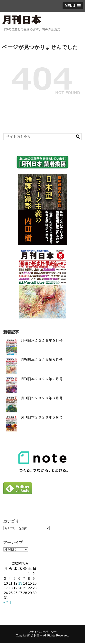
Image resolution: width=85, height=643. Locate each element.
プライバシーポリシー (42, 631)
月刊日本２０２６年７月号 (42, 379)
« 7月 (7, 602)
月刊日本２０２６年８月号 (42, 360)
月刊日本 (36, 635)
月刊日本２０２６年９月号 (42, 340)
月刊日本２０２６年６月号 (42, 398)
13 (20, 583)
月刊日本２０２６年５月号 (42, 417)
